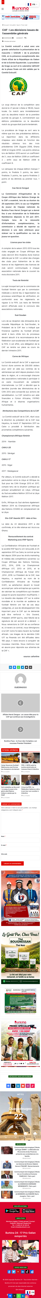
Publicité (13, 1223)
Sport (18, 25)
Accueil (6, 25)
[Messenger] (14, 667)
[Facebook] (10, 1296)
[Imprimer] (30, 667)
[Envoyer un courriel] (12, 38)
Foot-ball (24, 25)
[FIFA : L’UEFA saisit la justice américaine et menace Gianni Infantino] (30, 758)
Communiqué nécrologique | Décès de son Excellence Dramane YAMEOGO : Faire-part (27, 1174)
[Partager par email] (26, 667)
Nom (3, 836)
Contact (32, 1221)
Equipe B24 (27, 1223)
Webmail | (20, 1223)
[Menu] (3, 9)
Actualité (13, 25)
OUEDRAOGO (8, 38)
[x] (14, 1273)
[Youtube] (18, 1273)
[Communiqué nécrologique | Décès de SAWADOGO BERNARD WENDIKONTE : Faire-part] (7, 1185)
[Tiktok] (27, 1273)
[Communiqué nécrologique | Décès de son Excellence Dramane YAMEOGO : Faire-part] (7, 1175)
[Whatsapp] (19, 1296)
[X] (14, 1296)
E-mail (4, 845)
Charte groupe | (24, 1221)
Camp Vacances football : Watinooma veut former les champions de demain (10, 767)
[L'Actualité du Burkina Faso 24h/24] (20, 9)
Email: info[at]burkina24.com (20, 1227)
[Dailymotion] (32, 1273)
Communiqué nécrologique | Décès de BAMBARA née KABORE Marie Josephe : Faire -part (27, 1194)
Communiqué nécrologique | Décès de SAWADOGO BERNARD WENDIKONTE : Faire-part (27, 1184)
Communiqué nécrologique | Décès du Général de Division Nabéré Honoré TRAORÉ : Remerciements (27, 1164)
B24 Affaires (20, 1289)
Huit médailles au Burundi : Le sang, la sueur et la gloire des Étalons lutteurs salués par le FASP (10, 791)
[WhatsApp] (18, 667)
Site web (4, 854)
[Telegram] (22, 667)
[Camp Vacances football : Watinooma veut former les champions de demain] (10, 758)
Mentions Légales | (12, 1221)
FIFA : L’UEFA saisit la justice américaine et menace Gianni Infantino (30, 767)
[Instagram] (27, 1296)
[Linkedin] (23, 1296)
